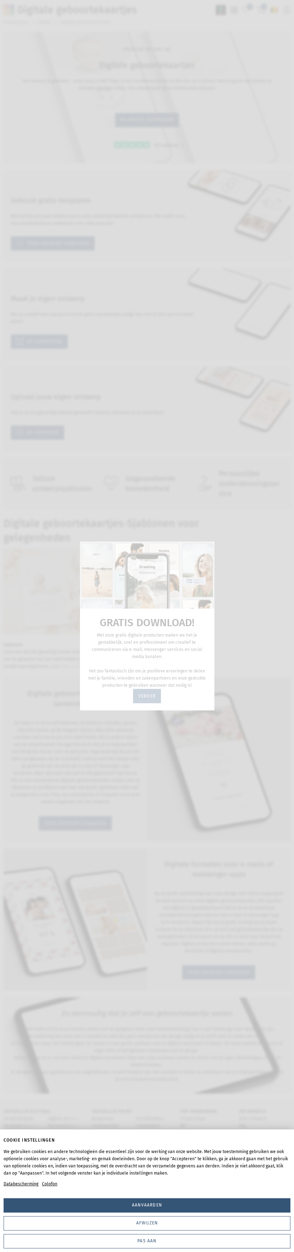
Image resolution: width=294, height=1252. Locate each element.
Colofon (49, 1183)
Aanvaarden (147, 1205)
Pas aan (146, 1240)
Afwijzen (147, 1222)
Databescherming (21, 1183)
